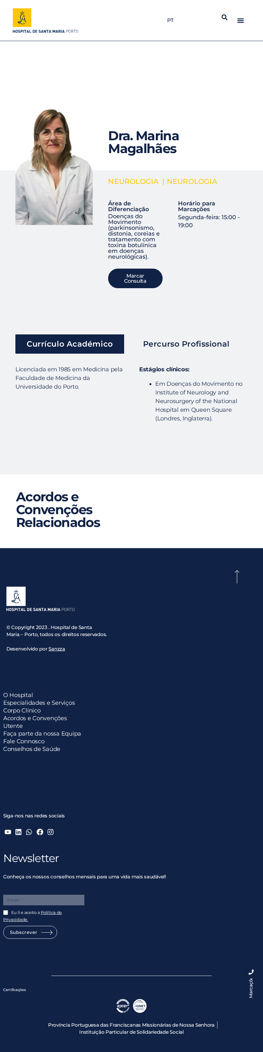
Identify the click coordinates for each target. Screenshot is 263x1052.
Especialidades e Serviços (39, 702)
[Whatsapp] (29, 832)
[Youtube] (8, 832)
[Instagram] (50, 832)
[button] (224, 17)
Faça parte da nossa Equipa (42, 733)
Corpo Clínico (22, 710)
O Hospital (18, 695)
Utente (12, 725)
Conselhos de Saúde (31, 749)
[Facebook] (39, 832)
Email (10, 890)
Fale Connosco (24, 741)
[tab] (69, 344)
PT (170, 20)
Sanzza (56, 649)
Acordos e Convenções (35, 718)
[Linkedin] (18, 832)
